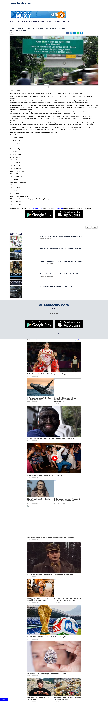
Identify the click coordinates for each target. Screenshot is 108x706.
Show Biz (50, 21)
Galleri (63, 21)
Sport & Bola (26, 21)
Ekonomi (18, 21)
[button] (67, 33)
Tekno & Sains (42, 21)
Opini (67, 21)
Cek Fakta (57, 21)
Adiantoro (17, 91)
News (11, 21)
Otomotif (34, 21)
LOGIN (95, 3)
